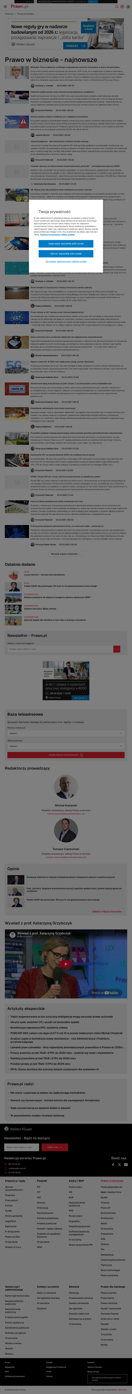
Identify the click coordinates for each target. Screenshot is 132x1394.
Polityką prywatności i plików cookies (57, 234)
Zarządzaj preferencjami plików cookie (66, 261)
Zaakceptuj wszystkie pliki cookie (66, 243)
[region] (66, 236)
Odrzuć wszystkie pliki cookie (66, 253)
